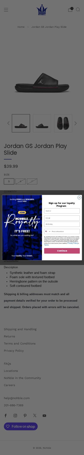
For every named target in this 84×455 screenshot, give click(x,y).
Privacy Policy (72, 243)
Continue (62, 250)
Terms (46, 245)
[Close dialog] (79, 197)
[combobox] (47, 231)
